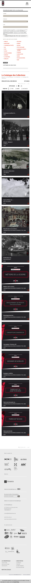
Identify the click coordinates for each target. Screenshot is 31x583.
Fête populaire (20, 47)
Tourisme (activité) (9, 45)
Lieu (4, 24)
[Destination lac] (15, 245)
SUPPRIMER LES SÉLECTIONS (9, 65)
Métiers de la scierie (8, 286)
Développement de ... (8, 315)
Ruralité (6, 58)
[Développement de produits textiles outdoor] (15, 303)
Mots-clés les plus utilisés (10, 39)
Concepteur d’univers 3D (9, 344)
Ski (5, 47)
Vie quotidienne (8, 53)
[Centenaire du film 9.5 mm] (15, 101)
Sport (5, 51)
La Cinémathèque (6, 561)
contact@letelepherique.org (10, 513)
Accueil (3, 77)
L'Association (19, 561)
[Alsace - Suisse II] (15, 130)
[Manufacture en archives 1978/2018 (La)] (15, 216)
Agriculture (20, 54)
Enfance (6, 55)
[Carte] (20, 85)
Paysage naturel (21, 58)
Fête (5, 49)
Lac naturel (7, 56)
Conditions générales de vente (10, 519)
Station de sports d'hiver (21, 50)
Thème (4, 13)
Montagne (6, 43)
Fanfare (19, 52)
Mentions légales (7, 517)
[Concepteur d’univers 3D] (15, 332)
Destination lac (7, 257)
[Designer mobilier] (15, 361)
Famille (6, 41)
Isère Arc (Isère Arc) (8, 171)
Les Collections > (17, 77)
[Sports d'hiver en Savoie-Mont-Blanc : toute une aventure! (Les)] (15, 187)
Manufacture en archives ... (10, 228)
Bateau (18, 45)
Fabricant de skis (7, 431)
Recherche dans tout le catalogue (13, 10)
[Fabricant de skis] (15, 419)
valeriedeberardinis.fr (17, 574)
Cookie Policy (16, 582)
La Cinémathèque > (10, 77)
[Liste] (17, 85)
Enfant (19, 43)
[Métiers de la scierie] (15, 274)
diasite (28, 574)
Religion (19, 41)
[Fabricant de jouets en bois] (15, 390)
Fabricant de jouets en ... (9, 402)
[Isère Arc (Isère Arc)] (15, 158)
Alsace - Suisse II (7, 142)
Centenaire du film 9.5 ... (9, 113)
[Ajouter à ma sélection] (28, 117)
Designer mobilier (8, 373)
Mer (18, 59)
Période (5, 19)
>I (28, 83)
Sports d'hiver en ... (8, 199)
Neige (18, 56)
